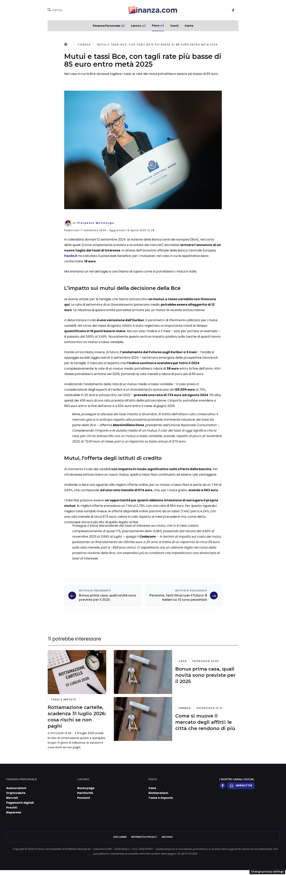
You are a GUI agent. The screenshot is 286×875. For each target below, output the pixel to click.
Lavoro (136, 26)
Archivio (167, 837)
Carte (189, 26)
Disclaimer (120, 837)
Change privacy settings (267, 871)
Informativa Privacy (144, 837)
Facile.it (70, 256)
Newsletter (244, 785)
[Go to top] (246, 862)
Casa (183, 661)
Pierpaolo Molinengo (95, 223)
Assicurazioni (16, 788)
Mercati (12, 798)
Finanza (84, 44)
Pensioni (83, 798)
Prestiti (11, 808)
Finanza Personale (106, 26)
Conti (174, 26)
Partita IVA (85, 793)
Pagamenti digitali (20, 803)
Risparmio (13, 812)
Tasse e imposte (63, 699)
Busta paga (85, 788)
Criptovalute (15, 793)
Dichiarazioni (158, 793)
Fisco (156, 25)
